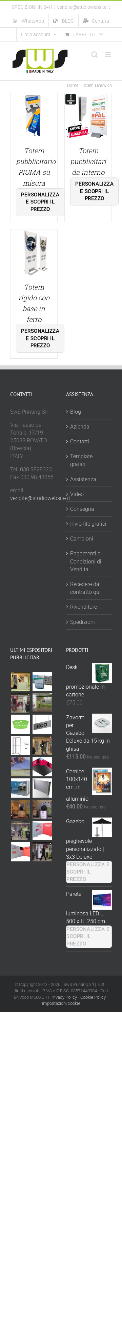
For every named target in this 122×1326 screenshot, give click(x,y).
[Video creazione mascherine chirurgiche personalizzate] (20, 766)
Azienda (79, 426)
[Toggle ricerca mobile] (94, 54)
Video (77, 494)
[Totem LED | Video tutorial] (20, 830)
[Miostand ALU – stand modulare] (42, 703)
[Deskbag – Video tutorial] (20, 809)
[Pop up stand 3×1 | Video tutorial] (42, 851)
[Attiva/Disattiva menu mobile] (108, 54)
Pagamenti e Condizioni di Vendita (85, 561)
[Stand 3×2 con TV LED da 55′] (20, 851)
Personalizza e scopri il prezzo (40, 202)
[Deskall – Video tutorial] (20, 681)
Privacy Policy (63, 997)
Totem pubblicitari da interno (88, 161)
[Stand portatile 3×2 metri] (20, 703)
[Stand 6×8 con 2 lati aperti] (42, 766)
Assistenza (83, 479)
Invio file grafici (88, 524)
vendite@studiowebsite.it (83, 7)
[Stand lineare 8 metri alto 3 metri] (42, 681)
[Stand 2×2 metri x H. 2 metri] (42, 830)
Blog (75, 412)
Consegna (82, 509)
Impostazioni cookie (61, 1003)
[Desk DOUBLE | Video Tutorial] (42, 809)
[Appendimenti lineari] (42, 724)
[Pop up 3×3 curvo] (42, 745)
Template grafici (81, 460)
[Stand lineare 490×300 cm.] (42, 788)
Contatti (79, 441)
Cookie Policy (93, 997)
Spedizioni (82, 622)
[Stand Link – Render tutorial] (20, 745)
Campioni (81, 538)
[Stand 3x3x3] (20, 788)
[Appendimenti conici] (20, 724)
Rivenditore (83, 607)
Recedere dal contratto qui (85, 588)
